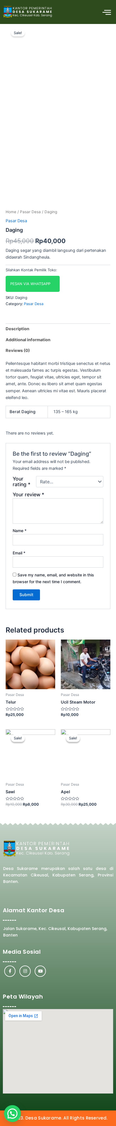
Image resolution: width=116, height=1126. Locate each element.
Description (17, 328)
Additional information (28, 339)
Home (11, 212)
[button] (107, 12)
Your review (28, 494)
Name (19, 530)
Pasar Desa (30, 212)
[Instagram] (25, 971)
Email (19, 552)
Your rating (21, 481)
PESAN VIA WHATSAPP (30, 283)
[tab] (58, 328)
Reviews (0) (18, 350)
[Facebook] (9, 971)
